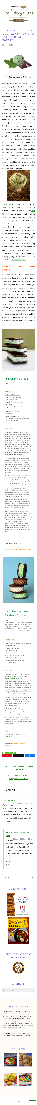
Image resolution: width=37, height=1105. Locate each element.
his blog (9, 221)
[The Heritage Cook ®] (18, 23)
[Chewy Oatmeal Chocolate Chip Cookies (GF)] (25, 1059)
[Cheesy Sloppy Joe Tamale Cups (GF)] (10, 1079)
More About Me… (18, 1028)
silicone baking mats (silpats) (14, 678)
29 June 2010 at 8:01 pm (23, 803)
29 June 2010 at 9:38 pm (23, 839)
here (4, 1035)
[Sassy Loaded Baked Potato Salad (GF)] (10, 1059)
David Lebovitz (8, 204)
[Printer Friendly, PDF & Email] (9, 752)
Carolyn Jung (9, 800)
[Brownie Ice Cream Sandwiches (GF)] (25, 1079)
